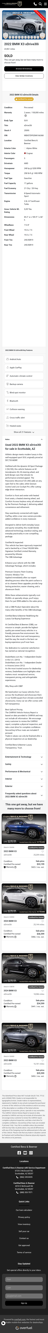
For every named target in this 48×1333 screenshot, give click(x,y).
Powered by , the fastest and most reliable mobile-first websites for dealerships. (24, 1321)
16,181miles (39, 1064)
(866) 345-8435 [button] (26, 1177)
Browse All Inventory (24, 69)
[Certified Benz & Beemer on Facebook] (18, 1152)
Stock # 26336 (9, 847)
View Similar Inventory (24, 76)
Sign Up (24, 1303)
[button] (35, 4)
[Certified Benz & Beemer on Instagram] (30, 1152)
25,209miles (39, 855)
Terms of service (24, 1252)
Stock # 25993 (9, 917)
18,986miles (39, 994)
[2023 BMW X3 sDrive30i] (24, 829)
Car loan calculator (24, 1210)
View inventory (24, 1224)
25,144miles (39, 924)
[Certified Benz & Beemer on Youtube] (24, 1152)
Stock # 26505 (9, 1056)
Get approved (24, 1245)
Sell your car (24, 1231)
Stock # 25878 (9, 987)
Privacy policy (24, 1217)
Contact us (24, 1238)
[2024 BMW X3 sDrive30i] (24, 899)
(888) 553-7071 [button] (26, 1192)
